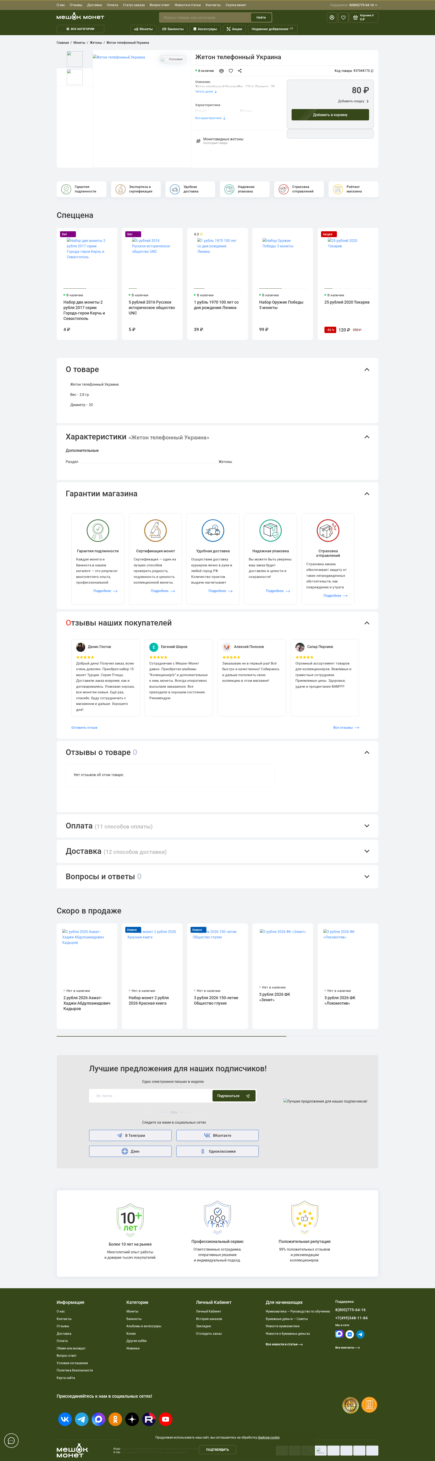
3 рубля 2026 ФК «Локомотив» (339, 1000)
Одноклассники (222, 1151)
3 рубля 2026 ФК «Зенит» (274, 997)
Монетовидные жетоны (223, 141)
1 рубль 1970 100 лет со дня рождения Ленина (216, 305)
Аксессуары (207, 29)
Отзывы (76, 5)
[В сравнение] (223, 70)
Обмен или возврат (71, 1348)
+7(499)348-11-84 (351, 1318)
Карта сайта (66, 1378)
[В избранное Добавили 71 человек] (232, 70)
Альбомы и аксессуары (143, 1326)
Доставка (94, 5)
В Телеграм (135, 1135)
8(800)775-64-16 (352, 5)
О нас (61, 5)
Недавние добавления (272, 29)
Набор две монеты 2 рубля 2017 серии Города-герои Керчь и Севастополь (84, 310)
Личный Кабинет (208, 1311)
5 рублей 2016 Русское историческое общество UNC (152, 307)
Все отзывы (343, 728)
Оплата (112, 5)
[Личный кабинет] (332, 17)
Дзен (135, 1151)
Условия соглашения (72, 1363)
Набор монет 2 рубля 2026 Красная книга (149, 1000)
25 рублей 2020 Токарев (347, 302)
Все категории (82, 29)
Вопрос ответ (160, 5)
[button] (217, 369)
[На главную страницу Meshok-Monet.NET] (80, 16)
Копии (131, 1333)
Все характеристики (208, 118)
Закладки (203, 1326)
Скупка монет (236, 5)
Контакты (213, 5)
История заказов (209, 1319)
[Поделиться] (241, 70)
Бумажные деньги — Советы (287, 1319)
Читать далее (204, 91)
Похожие (175, 59)
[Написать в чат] (11, 1440)
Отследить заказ (209, 1333)
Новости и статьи (188, 5)
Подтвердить (217, 1449)
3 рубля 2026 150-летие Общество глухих (216, 1000)
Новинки (133, 1348)
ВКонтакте (222, 1135)
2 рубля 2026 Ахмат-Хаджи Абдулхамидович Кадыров (86, 1003)
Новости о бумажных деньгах (288, 1333)
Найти (261, 17)
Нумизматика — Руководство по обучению (298, 1311)
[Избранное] (343, 17)
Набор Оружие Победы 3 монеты (281, 305)
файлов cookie (269, 1437)
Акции (237, 29)
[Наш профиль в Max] (339, 1336)
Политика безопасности (75, 1370)
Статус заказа (134, 5)
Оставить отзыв (84, 728)
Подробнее (102, 591)
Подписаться (228, 1096)
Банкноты (176, 29)
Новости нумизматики (283, 1326)
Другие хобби (136, 1341)
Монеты (146, 29)
